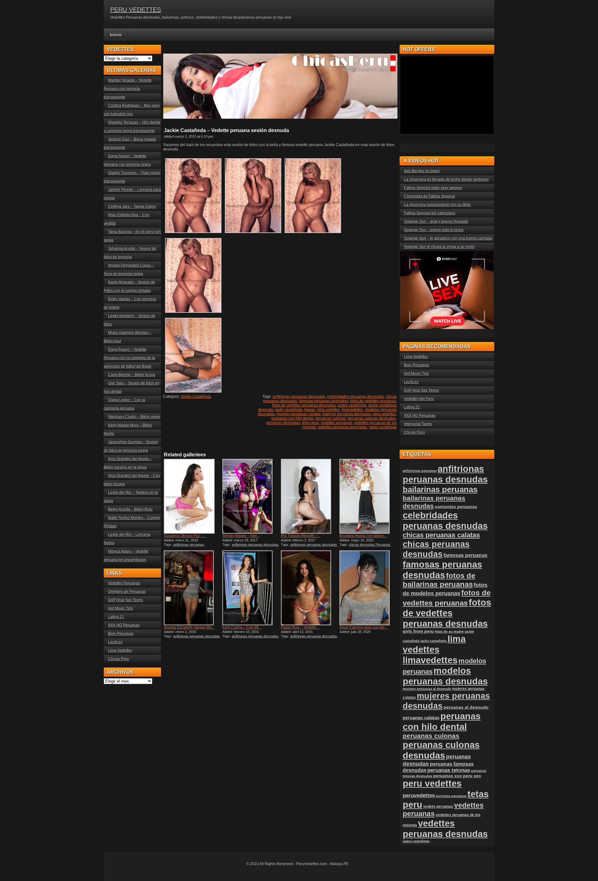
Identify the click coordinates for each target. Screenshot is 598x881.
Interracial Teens (418, 424)
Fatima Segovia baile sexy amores (433, 188)
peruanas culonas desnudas (372, 418)
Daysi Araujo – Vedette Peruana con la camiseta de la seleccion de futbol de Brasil (129, 358)
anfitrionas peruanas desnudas (299, 396)
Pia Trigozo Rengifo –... (300, 536)
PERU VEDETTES (135, 9)
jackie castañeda (352, 405)
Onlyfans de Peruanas (127, 591)
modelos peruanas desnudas (445, 675)
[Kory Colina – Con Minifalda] (251, 587)
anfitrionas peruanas (188, 544)
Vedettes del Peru (419, 399)
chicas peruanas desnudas (436, 549)
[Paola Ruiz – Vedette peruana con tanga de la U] (309, 587)
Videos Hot (423, 161)
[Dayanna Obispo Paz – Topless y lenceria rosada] (192, 496)
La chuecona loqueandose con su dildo (437, 204)
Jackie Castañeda (196, 396)
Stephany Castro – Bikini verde (134, 417)
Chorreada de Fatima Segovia (429, 196)
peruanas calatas (421, 717)
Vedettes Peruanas (124, 583)
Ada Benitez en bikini (422, 171)
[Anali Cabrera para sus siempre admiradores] (368, 587)
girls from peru (418, 631)
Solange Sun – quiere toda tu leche (434, 230)
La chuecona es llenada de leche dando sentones (446, 179)
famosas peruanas (465, 555)
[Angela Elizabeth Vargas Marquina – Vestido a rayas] (192, 587)
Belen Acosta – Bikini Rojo (130, 509)
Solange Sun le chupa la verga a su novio (439, 247)
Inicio (116, 34)
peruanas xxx (447, 776)
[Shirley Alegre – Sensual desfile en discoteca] (251, 496)
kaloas (310, 409)
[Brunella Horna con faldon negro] (368, 496)
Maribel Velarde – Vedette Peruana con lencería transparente (128, 88)
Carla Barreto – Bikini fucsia (131, 375)
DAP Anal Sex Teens (125, 600)
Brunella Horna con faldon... (363, 536)
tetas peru (310, 423)
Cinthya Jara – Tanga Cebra (132, 206)
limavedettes (352, 409)
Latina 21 (116, 617)
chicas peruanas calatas (441, 535)
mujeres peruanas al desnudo (427, 689)
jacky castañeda (288, 409)
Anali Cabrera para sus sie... (363, 627)
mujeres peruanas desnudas (346, 414)
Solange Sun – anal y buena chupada (436, 221)
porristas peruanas (451, 796)
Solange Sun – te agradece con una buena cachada (448, 238)
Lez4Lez (115, 642)
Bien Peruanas (120, 633)
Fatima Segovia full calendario (429, 213)
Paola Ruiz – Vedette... (300, 627)
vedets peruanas (438, 806)
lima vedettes (328, 409)
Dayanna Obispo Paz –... (185, 536)
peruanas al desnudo (466, 707)
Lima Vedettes (120, 650)
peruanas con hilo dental (292, 418)
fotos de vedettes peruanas (373, 401)
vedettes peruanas (336, 423)
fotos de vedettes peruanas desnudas (304, 405)
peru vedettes (384, 414)
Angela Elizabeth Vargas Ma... (189, 627)
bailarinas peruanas (440, 489)
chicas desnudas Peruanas (369, 544)
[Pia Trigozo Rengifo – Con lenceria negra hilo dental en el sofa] (309, 496)
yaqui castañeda (383, 427)
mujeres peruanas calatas (298, 414)
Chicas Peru (118, 659)
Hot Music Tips (120, 608)
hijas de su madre (449, 631)
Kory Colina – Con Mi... (241, 627)
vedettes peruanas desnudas (342, 427)
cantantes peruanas (456, 506)
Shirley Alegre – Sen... (241, 536)
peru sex (472, 776)
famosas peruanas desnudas (323, 401)
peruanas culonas (330, 418)
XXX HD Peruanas (124, 625)
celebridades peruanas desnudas (355, 396)
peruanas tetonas (448, 770)
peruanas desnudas (283, 423)
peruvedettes (419, 795)
